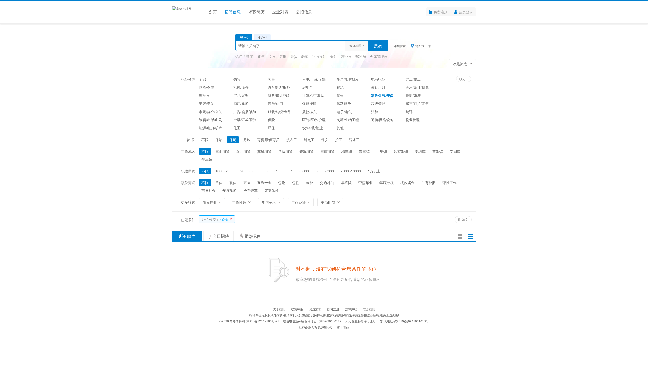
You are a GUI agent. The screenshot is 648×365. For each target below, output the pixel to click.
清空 (465, 219)
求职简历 (256, 12)
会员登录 (466, 11)
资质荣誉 (315, 309)
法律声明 (351, 309)
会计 (333, 56)
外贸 (293, 56)
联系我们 (369, 309)
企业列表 (280, 12)
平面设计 (319, 56)
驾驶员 (360, 56)
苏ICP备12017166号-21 (262, 321)
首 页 (212, 12)
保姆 (215, 219)
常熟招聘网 (237, 321)
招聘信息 (233, 12)
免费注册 (441, 11)
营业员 (346, 56)
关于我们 (279, 309)
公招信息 (304, 12)
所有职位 (187, 236)
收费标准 (297, 309)
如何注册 (333, 309)
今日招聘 (221, 236)
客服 (283, 56)
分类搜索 (399, 46)
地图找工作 (423, 46)
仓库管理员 (379, 56)
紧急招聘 (252, 236)
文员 (272, 56)
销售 (261, 56)
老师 (304, 56)
